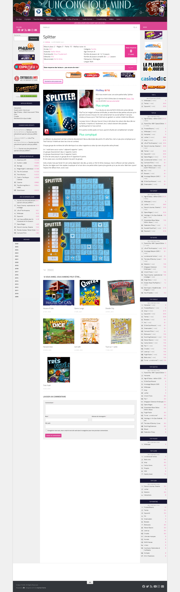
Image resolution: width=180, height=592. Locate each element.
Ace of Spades (148, 293)
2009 (16, 297)
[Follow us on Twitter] (22, 30)
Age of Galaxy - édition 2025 (152, 119)
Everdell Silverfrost (150, 228)
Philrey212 (50, 270)
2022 (16, 256)
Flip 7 (145, 346)
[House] (58, 292)
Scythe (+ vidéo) (22, 163)
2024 (16, 250)
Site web (47, 423)
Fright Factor (148, 354)
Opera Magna (21, 224)
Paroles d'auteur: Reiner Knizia (26, 230)
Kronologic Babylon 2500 (151, 176)
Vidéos (111, 19)
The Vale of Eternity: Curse (152, 259)
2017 (16, 272)
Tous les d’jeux (38, 19)
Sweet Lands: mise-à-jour (22, 110)
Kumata (146, 539)
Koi (145, 170)
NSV (52, 57)
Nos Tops (49, 19)
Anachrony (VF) (21, 160)
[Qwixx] (90, 292)
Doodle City (110, 308)
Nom (47, 416)
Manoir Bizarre (148, 340)
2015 (16, 278)
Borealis (146, 173)
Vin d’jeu (19, 19)
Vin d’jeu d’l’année (72, 19)
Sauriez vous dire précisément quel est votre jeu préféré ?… (25, 134)
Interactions (17, 108)
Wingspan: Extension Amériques (154, 402)
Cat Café (77, 347)
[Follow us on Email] (35, 30)
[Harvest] (58, 331)
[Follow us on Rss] (25, 30)
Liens (118, 19)
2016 (16, 275)
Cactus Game (148, 343)
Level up (146, 352)
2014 (16, 281)
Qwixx (128, 99)
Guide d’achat (87, 19)
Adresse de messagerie (99, 416)
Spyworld (20, 216)
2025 (16, 247)
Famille (46, 27)
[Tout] (121, 331)
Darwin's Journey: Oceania (25, 227)
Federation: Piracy (149, 225)
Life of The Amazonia (23, 210)
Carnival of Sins (21, 233)
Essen (59, 19)
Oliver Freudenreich (60, 54)
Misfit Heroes (148, 542)
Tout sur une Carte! (112, 101)
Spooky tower (148, 474)
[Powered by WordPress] (24, 588)
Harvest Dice (48, 347)
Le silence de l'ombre (150, 160)
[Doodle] (121, 292)
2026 (16, 244)
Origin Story (147, 280)
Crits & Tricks (148, 272)
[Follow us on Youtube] (29, 30)
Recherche (17, 35)
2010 (16, 293)
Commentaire (49, 402)
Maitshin (146, 264)
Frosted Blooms (149, 129)
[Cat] (90, 331)
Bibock (146, 429)
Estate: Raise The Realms (152, 283)
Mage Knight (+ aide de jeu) (25, 169)
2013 (16, 284)
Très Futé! (47, 385)
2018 (16, 268)
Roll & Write (58, 59)
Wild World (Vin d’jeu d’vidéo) (22, 118)
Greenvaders (148, 184)
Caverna (19, 182)
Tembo (146, 103)
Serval (47, 42)
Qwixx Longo (79, 308)
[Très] (58, 369)
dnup (145, 140)
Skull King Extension (150, 337)
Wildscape (20, 213)
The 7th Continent (22, 172)
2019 (16, 265)
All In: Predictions (149, 556)
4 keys (146, 545)
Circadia (16, 116)
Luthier (146, 137)
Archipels (147, 553)
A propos (28, 19)
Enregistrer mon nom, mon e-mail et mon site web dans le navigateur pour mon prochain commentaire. (78, 430)
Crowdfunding (101, 19)
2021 (50, 49)
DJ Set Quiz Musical (150, 181)
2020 (16, 262)
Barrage (19, 166)
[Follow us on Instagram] (32, 30)
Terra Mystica (21, 174)
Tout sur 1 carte (111, 347)
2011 (16, 290)
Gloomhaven (21, 190)
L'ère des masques (150, 536)
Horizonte (147, 134)
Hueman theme (41, 588)
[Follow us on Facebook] (19, 30)
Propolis (146, 468)
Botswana (147, 334)
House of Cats (48, 308)
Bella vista (147, 357)
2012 (16, 287)
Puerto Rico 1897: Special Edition (154, 124)
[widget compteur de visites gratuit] (28, 97)
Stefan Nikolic (55, 52)
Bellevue (29, 130)
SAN (145, 471)
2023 (16, 253)
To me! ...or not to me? (151, 360)
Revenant (147, 231)
